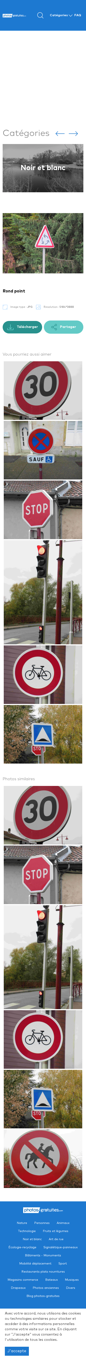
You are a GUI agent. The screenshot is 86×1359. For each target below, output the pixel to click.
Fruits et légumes (55, 1231)
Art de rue (43, 168)
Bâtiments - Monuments (43, 1255)
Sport (62, 1263)
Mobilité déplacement (35, 1263)
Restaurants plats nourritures (43, 1271)
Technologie (27, 1231)
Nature (22, 1223)
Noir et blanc (32, 1239)
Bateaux (51, 1279)
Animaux (63, 1223)
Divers (70, 1288)
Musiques (72, 1279)
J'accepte (16, 1351)
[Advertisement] (43, 78)
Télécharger (27, 327)
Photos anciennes (46, 1288)
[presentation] (60, 133)
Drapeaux (18, 1288)
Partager (67, 327)
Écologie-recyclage (22, 1247)
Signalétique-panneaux (60, 1247)
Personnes (42, 1223)
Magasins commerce (22, 1279)
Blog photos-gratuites (43, 1296)
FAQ (77, 15)
